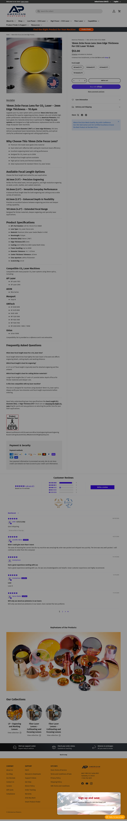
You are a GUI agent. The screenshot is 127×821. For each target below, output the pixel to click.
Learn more (24, 1)
